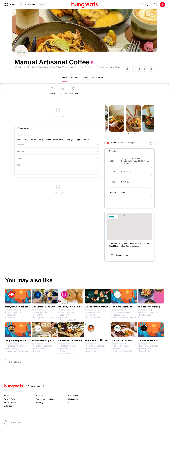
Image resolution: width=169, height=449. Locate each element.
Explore (39, 396)
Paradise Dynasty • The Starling (48, 340)
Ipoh (70, 402)
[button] (155, 4)
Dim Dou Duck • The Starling (125, 340)
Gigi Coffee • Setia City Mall (45, 307)
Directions (52, 93)
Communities (74, 396)
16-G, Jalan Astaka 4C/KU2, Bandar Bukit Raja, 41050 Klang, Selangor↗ (135, 161)
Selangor (8, 406)
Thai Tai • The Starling (149, 307)
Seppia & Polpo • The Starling (20, 340)
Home (6, 396)
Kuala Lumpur (10, 402)
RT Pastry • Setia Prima (70, 307)
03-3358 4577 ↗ (128, 171)
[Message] (145, 69)
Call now (63, 93)
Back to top (15, 422)
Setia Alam (73, 399)
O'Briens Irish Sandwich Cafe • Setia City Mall (108, 307)
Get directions (121, 255)
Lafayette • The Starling (70, 340)
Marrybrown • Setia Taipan (18, 307)
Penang (39, 402)
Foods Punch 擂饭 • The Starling (101, 340)
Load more (16, 362)
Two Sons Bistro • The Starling (126, 307)
